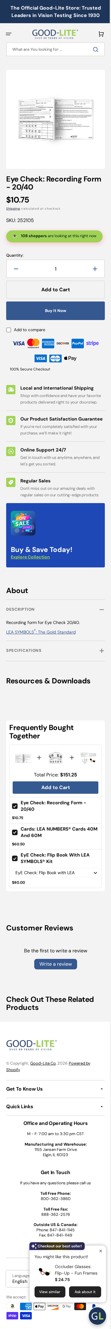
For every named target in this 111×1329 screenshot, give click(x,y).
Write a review (53, 975)
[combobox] (53, 49)
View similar (45, 1291)
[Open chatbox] (92, 1316)
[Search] (92, 49)
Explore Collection (30, 570)
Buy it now (53, 311)
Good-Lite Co (43, 1074)
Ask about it (80, 1291)
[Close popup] (96, 1250)
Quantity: (14, 256)
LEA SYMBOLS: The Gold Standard (41, 645)
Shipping (13, 204)
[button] (8, 34)
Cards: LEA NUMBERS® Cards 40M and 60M (53, 843)
